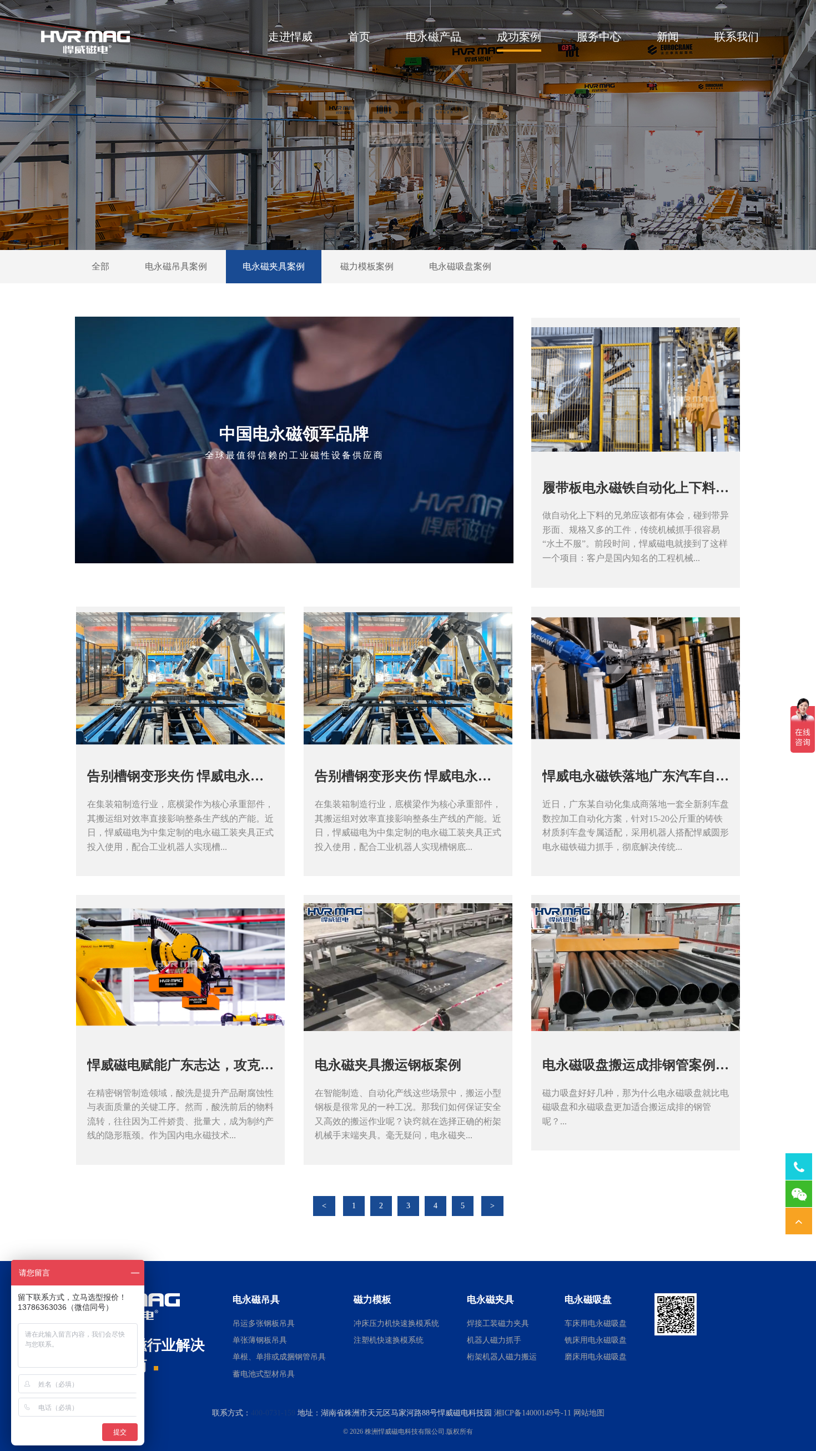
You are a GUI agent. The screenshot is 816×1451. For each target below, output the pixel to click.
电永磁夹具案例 (274, 266)
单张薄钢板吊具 (260, 1340)
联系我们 (736, 37)
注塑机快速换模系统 (389, 1340)
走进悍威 (290, 37)
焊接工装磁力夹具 (498, 1323)
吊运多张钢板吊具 (264, 1323)
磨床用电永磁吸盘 (596, 1357)
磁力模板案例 (367, 266)
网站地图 (589, 1413)
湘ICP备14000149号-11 (532, 1413)
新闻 (668, 37)
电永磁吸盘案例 (460, 266)
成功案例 (519, 37)
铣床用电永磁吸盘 (596, 1340)
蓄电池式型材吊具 (264, 1374)
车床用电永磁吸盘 (596, 1323)
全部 (100, 266)
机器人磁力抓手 (494, 1340)
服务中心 (599, 37)
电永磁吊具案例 (176, 266)
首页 (359, 37)
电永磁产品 (433, 37)
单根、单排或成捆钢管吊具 (279, 1357)
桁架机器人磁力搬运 (502, 1357)
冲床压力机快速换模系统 (396, 1323)
